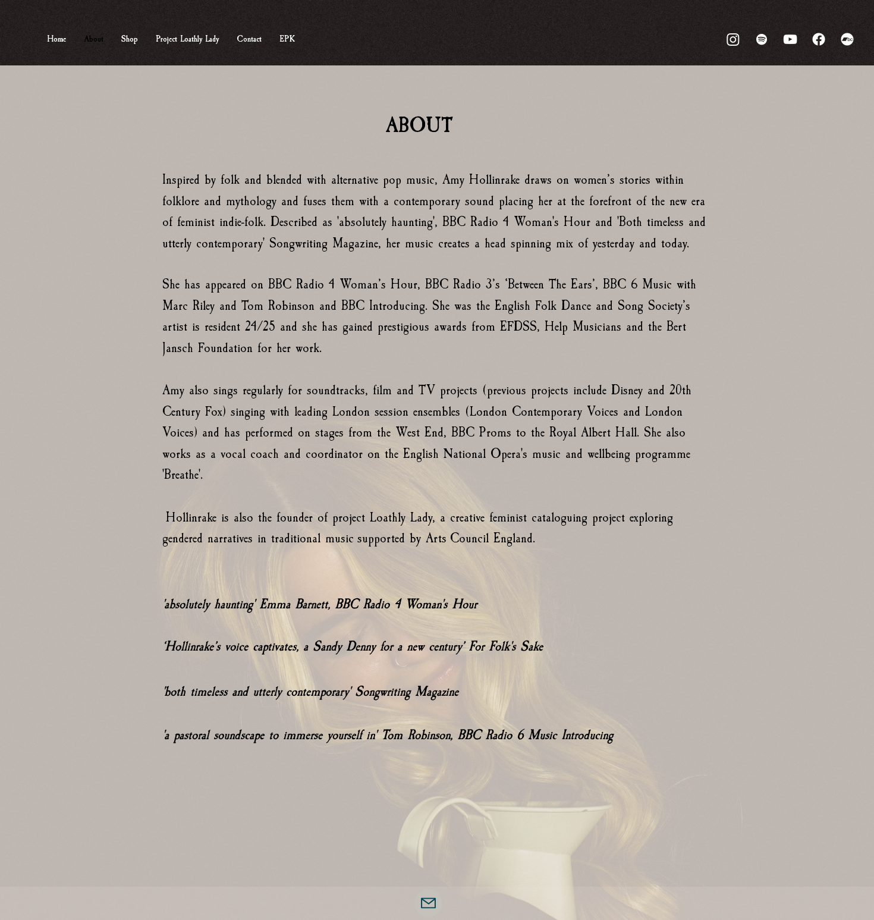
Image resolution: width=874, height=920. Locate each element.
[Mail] (428, 903)
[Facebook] (818, 39)
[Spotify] (761, 39)
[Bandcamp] (847, 39)
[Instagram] (733, 39)
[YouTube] (790, 39)
